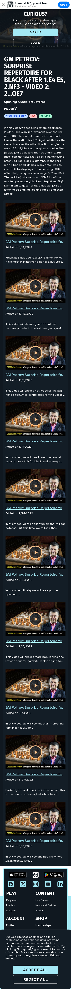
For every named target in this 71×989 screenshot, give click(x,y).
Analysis (11, 910)
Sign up (35, 32)
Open (64, 5)
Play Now (11, 900)
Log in (35, 43)
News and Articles (46, 905)
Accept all (35, 969)
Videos (40, 910)
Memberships (43, 925)
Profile (10, 925)
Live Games (42, 900)
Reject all (35, 979)
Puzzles (10, 905)
